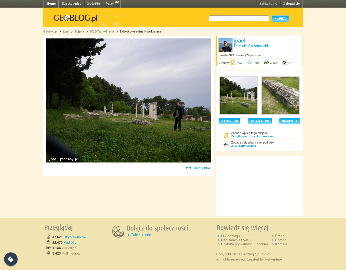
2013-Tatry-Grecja (102, 31)
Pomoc (280, 240)
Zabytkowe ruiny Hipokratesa (140, 31)
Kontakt (281, 244)
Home (51, 3)
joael (66, 31)
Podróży (70, 242)
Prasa (279, 236)
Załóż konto (268, 3)
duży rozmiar (202, 167)
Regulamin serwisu (236, 240)
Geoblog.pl (50, 31)
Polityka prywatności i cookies (245, 244)
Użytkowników (75, 237)
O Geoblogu (230, 236)
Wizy (110, 3)
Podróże (93, 3)
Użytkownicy (71, 3)
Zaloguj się (291, 3)
